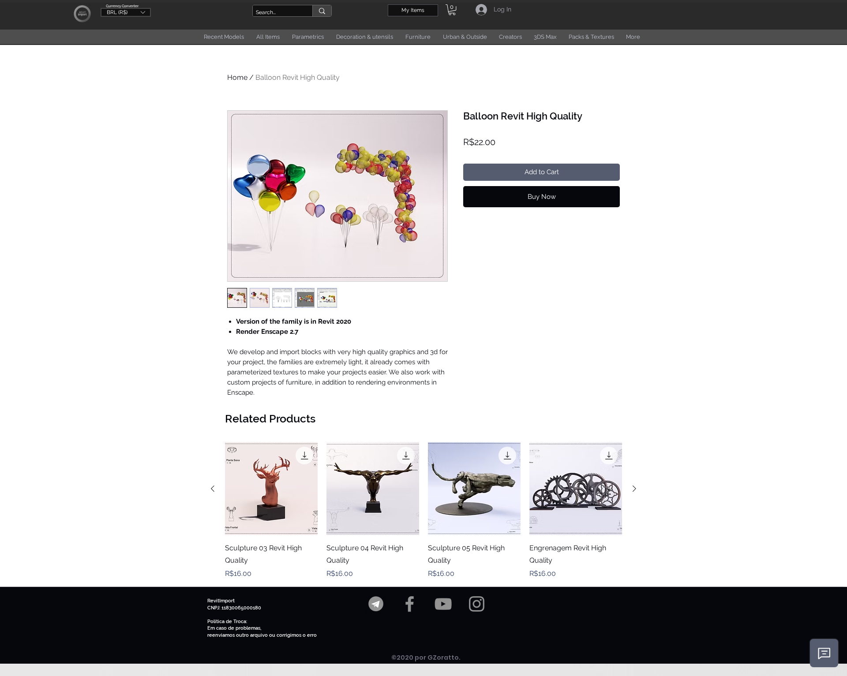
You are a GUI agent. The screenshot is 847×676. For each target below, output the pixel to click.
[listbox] (126, 12)
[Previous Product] (212, 488)
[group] (423, 510)
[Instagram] (476, 604)
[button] (126, 12)
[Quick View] (271, 488)
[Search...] (321, 10)
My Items (412, 10)
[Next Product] (634, 488)
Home (237, 77)
